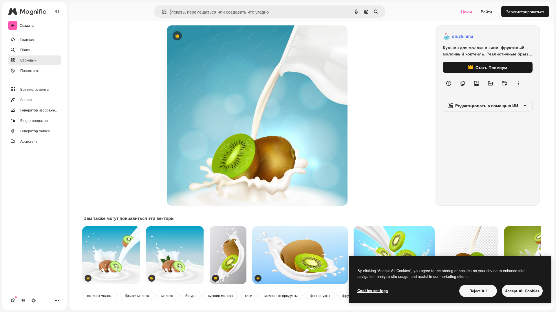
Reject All (478, 291)
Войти (486, 11)
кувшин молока (220, 295)
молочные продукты (281, 295)
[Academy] (23, 300)
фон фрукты (320, 295)
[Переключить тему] (33, 300)
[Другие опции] (518, 83)
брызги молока (137, 295)
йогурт (190, 295)
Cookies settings (372, 290)
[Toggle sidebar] (56, 11)
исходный (205, 36)
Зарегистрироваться (525, 11)
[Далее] (540, 255)
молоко (167, 295)
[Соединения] (12, 300)
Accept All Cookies (522, 291)
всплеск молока (100, 295)
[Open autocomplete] (162, 12)
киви (248, 295)
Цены (466, 11)
